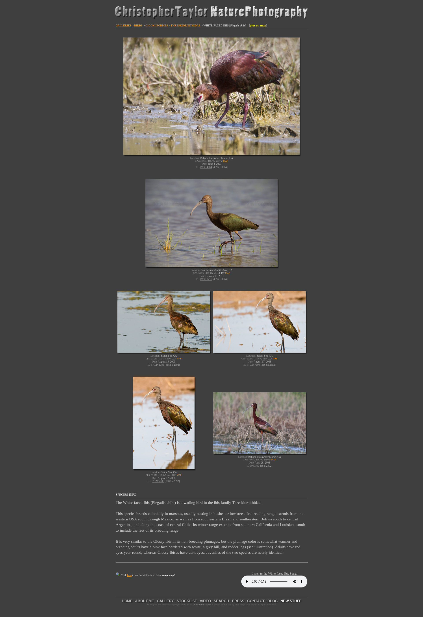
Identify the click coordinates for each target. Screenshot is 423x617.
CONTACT (256, 601)
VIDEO (205, 601)
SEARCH (221, 601)
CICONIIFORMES (156, 25)
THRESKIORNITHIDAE (185, 25)
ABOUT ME (144, 601)
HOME (127, 601)
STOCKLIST (187, 601)
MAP (225, 161)
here (129, 575)
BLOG (272, 601)
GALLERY (165, 601)
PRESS (238, 601)
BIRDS (138, 25)
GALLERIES (123, 25)
